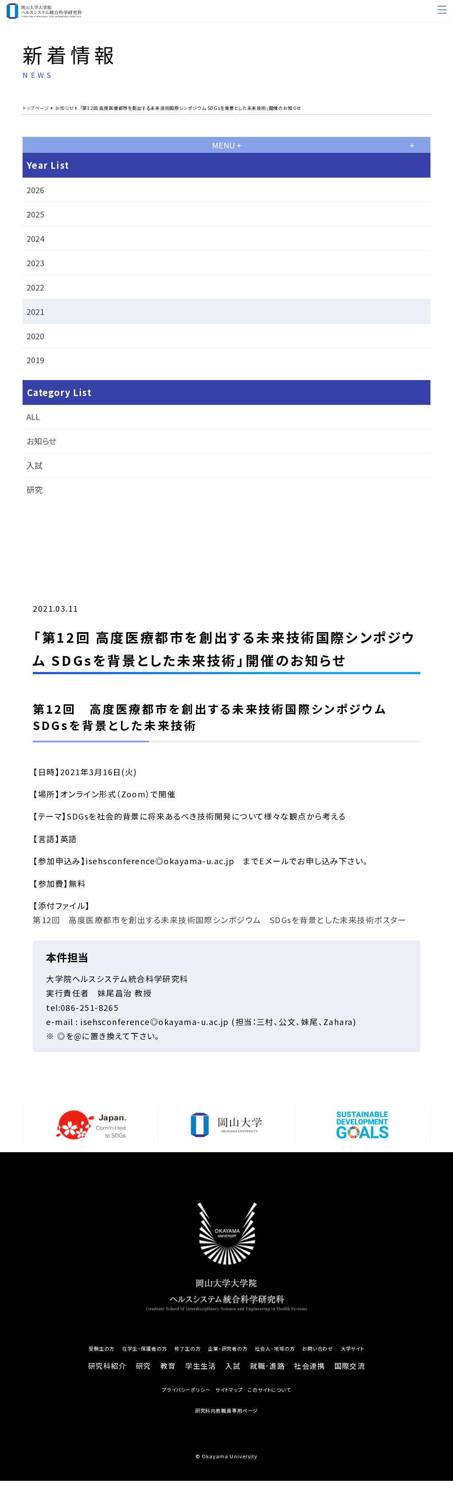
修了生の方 (187, 1348)
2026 (35, 189)
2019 (35, 359)
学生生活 (200, 1366)
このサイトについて (269, 1389)
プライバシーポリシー (186, 1389)
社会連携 (309, 1366)
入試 (34, 465)
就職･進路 (267, 1366)
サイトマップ (229, 1389)
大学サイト (353, 1348)
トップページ (36, 108)
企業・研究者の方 (228, 1348)
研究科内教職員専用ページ (226, 1410)
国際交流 (349, 1366)
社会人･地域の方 (275, 1348)
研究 (34, 489)
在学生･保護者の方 (144, 1348)
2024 (35, 238)
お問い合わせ (317, 1348)
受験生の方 (101, 1348)
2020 (35, 336)
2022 (35, 287)
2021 (35, 311)
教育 (168, 1366)
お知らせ (64, 108)
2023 (35, 262)
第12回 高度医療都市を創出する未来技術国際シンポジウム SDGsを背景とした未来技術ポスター (220, 919)
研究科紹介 (107, 1366)
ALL (33, 416)
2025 (35, 214)
